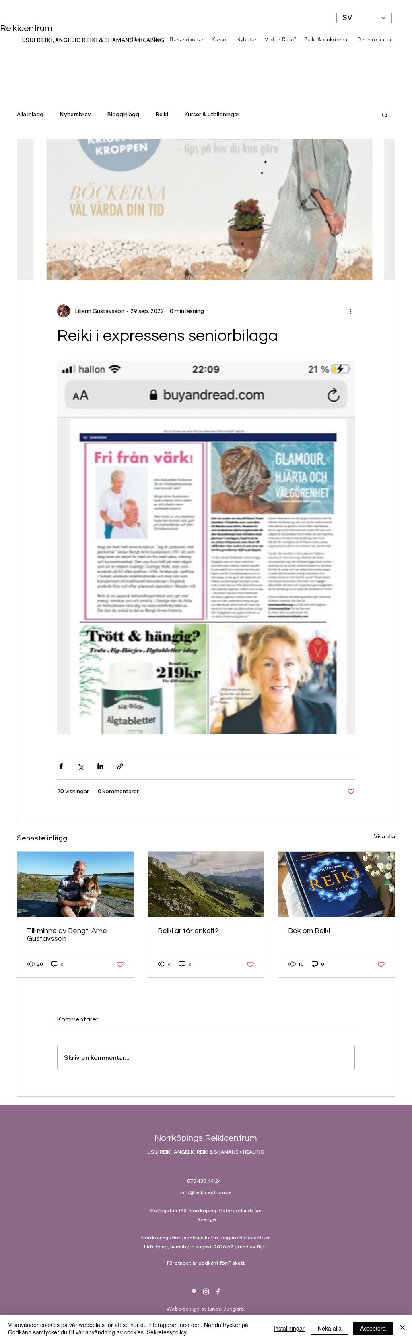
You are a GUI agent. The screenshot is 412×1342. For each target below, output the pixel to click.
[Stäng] (402, 1328)
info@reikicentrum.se (206, 1192)
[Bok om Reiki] (336, 884)
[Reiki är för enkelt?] (206, 884)
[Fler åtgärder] (350, 311)
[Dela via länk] (120, 766)
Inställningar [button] (289, 1328)
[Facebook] (218, 1292)
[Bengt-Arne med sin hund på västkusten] (75, 884)
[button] (385, 114)
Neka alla (330, 1328)
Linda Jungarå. (226, 1308)
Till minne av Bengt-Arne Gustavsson (67, 934)
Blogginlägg (123, 114)
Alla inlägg (30, 114)
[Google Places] (194, 1292)
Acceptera (373, 1328)
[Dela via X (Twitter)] (80, 766)
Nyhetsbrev (75, 114)
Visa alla (384, 836)
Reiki (161, 114)
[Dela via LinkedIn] (100, 766)
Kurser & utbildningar (211, 114)
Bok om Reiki (309, 931)
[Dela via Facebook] (61, 766)
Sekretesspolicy (167, 1332)
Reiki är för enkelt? (188, 931)
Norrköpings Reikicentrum (205, 1138)
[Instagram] (206, 1292)
